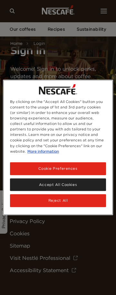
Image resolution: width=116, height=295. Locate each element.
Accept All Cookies (58, 184)
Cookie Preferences (57, 168)
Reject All (58, 200)
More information (43, 151)
